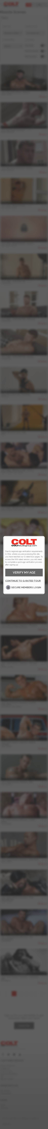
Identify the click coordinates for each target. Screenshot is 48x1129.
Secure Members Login (26, 587)
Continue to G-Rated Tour (23, 580)
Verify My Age (24, 572)
